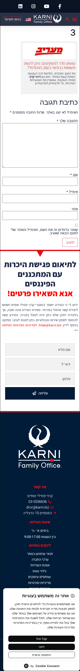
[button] (74, 19)
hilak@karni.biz (50, 325)
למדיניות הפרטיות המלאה (19, 325)
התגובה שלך (67, 120)
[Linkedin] (20, 6)
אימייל (72, 191)
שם (74, 174)
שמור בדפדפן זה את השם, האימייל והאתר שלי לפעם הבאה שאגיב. (44, 231)
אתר (74, 209)
